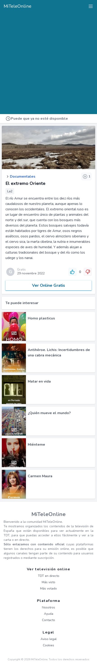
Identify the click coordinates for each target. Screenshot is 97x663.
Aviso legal (49, 639)
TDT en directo (48, 576)
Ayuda (48, 614)
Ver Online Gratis (48, 285)
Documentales (22, 176)
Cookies (48, 645)
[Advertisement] (48, 61)
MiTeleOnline (17, 6)
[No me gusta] (88, 272)
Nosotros (48, 607)
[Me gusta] (72, 272)
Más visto (48, 582)
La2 (9, 191)
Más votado (48, 588)
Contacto (48, 620)
